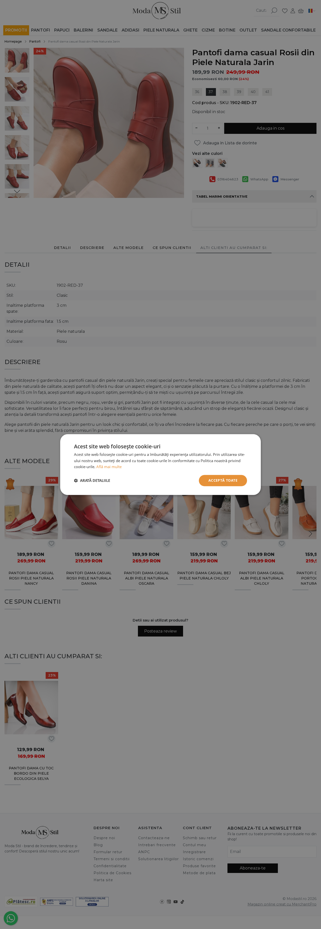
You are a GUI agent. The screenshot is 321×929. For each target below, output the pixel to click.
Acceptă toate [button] (222, 480)
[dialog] (160, 464)
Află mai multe (109, 466)
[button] (92, 480)
